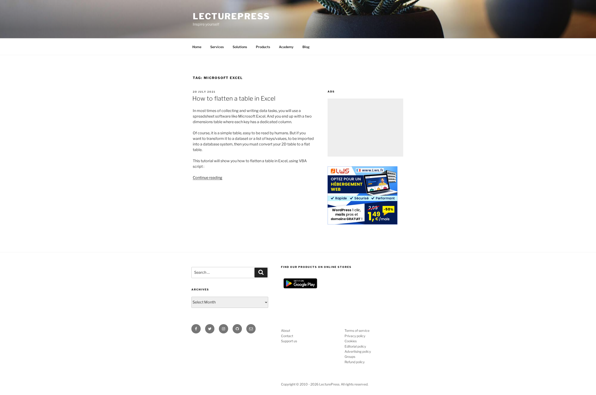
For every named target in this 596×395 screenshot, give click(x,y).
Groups (350, 357)
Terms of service (357, 330)
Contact (287, 336)
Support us (289, 341)
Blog (306, 47)
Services (217, 47)
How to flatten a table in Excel (233, 98)
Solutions (240, 47)
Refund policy (355, 362)
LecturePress (231, 16)
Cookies (351, 341)
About (285, 330)
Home (196, 47)
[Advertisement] (365, 128)
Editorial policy (355, 346)
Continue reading (207, 177)
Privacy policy (355, 336)
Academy (286, 47)
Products (263, 47)
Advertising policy (358, 351)
